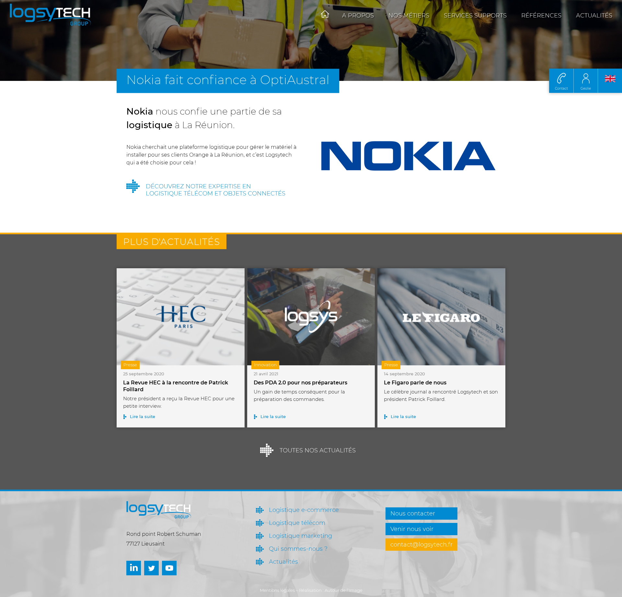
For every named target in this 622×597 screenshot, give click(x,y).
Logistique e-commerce (304, 510)
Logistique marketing (300, 535)
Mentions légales (277, 590)
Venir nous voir (411, 529)
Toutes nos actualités (318, 450)
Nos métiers (408, 15)
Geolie (586, 88)
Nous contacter (412, 513)
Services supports (475, 15)
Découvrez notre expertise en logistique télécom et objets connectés (215, 190)
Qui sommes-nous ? (298, 548)
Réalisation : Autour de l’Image (331, 590)
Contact (561, 88)
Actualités (594, 15)
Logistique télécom (297, 522)
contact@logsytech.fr (421, 544)
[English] (610, 81)
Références (541, 15)
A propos (358, 15)
